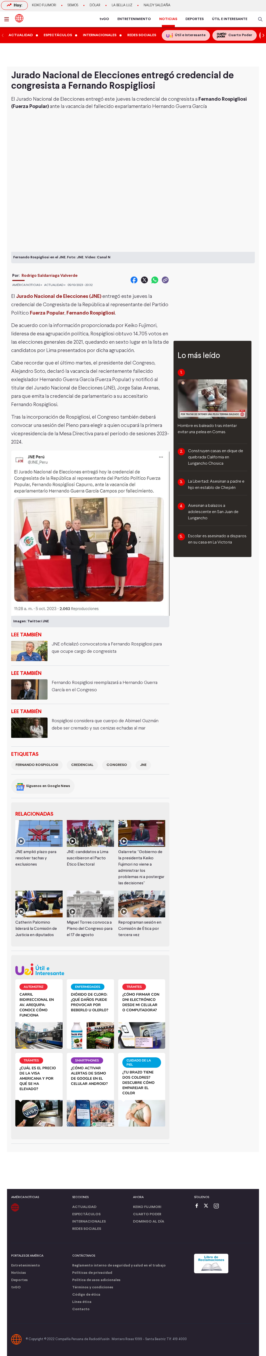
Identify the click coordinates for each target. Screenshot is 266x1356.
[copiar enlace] (165, 280)
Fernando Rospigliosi (37, 765)
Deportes (19, 1280)
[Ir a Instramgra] (218, 1206)
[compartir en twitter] (144, 280)
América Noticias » (27, 285)
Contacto (81, 1309)
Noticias (18, 1273)
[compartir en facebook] (134, 280)
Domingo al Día (148, 1221)
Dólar (95, 5)
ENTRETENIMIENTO (134, 19)
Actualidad (84, 1207)
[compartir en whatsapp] (155, 280)
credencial (82, 765)
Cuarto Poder (147, 1214)
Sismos (73, 5)
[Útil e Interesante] (90, 969)
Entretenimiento (25, 1265)
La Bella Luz (122, 5)
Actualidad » (54, 285)
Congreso (117, 765)
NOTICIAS (168, 19)
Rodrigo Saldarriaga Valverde (50, 276)
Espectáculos (86, 1214)
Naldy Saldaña (157, 5)
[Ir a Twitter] (208, 1206)
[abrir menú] (8, 19)
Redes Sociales (86, 1229)
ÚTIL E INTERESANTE (229, 19)
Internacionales (89, 1221)
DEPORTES (194, 19)
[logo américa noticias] (19, 18)
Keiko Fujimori (44, 5)
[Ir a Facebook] (198, 1206)
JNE (143, 765)
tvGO (104, 19)
